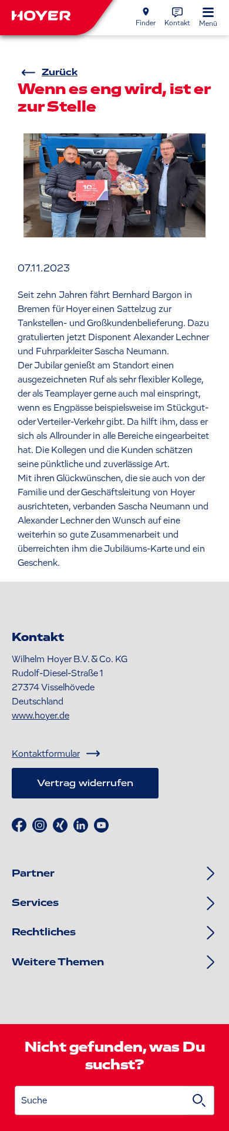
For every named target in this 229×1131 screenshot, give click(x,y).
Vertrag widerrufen (85, 783)
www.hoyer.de (40, 715)
